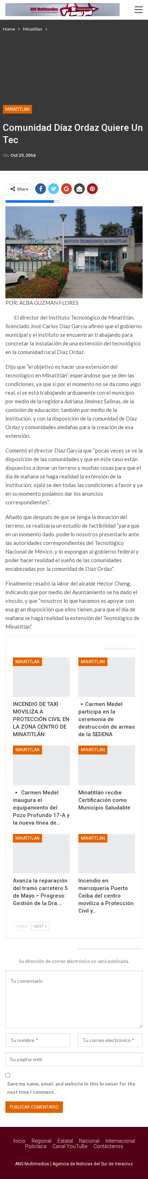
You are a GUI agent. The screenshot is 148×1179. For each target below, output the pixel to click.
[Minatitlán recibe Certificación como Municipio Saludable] (106, 765)
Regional (41, 1141)
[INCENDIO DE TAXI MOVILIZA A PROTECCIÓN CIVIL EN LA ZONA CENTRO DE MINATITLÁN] (41, 677)
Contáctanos (108, 1146)
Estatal (65, 1141)
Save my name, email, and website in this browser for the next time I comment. (71, 1088)
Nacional (89, 1141)
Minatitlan (17, 109)
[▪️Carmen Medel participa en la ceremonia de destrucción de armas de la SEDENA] (106, 677)
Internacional (120, 1141)
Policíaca (35, 1146)
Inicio (19, 1141)
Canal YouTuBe (69, 1146)
